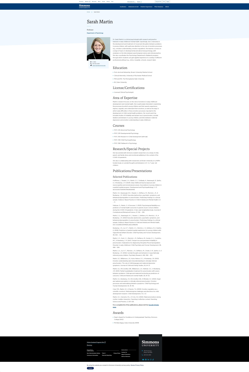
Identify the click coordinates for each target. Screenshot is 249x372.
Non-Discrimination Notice (93, 353)
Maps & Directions (125, 354)
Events (103, 1)
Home (88, 12)
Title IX (103, 353)
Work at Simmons (125, 356)
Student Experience (146, 6)
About (167, 6)
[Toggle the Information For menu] (131, 1)
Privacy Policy (117, 353)
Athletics (87, 1)
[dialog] (124, 367)
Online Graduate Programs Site (95, 342)
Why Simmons (158, 6)
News (99, 1)
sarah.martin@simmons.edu (98, 65)
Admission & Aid (133, 6)
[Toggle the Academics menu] (123, 8)
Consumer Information (92, 355)
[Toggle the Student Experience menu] (146, 8)
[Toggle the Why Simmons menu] (159, 8)
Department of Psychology (95, 33)
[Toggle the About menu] (167, 8)
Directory (81, 1)
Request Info (158, 1)
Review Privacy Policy (137, 365)
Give (112, 1)
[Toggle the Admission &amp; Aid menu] (133, 8)
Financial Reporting (107, 355)
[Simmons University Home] (84, 7)
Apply (168, 1)
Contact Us (124, 352)
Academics (123, 6)
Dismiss (90, 368)
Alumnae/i (94, 1)
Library (108, 1)
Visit (164, 1)
